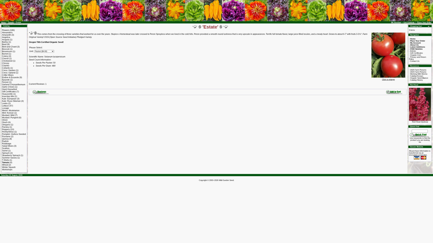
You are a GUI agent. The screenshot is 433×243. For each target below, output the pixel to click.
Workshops (7, 169)
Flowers (5, 30)
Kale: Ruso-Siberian (11, 101)
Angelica (6, 37)
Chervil (5, 58)
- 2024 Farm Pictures (417, 72)
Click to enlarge (388, 79)
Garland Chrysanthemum (13, 84)
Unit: (31, 51)
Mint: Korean (8, 113)
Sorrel (5, 151)
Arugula (5, 39)
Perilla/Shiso (8, 132)
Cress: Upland (8, 73)
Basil (4, 44)
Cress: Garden (8, 70)
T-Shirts (5, 160)
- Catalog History (416, 80)
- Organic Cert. (415, 55)
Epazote (6, 80)
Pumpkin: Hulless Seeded (14, 134)
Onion (5, 120)
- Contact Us (414, 61)
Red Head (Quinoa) (420, 122)
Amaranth (6, 35)
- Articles (412, 51)
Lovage (5, 108)
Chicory (5, 63)
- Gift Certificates (416, 53)
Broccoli (5, 49)
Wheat (5, 165)
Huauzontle (7, 94)
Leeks (5, 103)
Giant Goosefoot (9, 89)
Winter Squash (9, 167)
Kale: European (9, 99)
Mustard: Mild (8, 115)
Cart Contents (409, 22)
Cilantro (5, 65)
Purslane (6, 136)
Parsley (5, 127)
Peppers (6, 129)
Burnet (5, 54)
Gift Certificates (9, 91)
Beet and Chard (9, 47)
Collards (6, 68)
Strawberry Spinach (11, 155)
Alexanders (7, 32)
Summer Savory (9, 158)
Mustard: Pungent (10, 117)
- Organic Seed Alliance (418, 78)
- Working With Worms (418, 74)
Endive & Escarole (10, 77)
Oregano (6, 125)
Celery (5, 56)
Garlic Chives (8, 87)
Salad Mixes (7, 146)
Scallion (5, 148)
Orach (5, 122)
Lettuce (5, 106)
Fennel (5, 82)
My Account (396, 22)
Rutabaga (6, 143)
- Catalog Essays (416, 76)
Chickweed (7, 61)
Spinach (6, 153)
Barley (5, 42)
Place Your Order (424, 22)
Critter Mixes (8, 75)
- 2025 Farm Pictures (417, 70)
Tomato (11, 22)
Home (3, 22)
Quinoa (5, 139)
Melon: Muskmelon (10, 110)
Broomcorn (7, 51)
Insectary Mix (8, 96)
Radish (5, 141)
